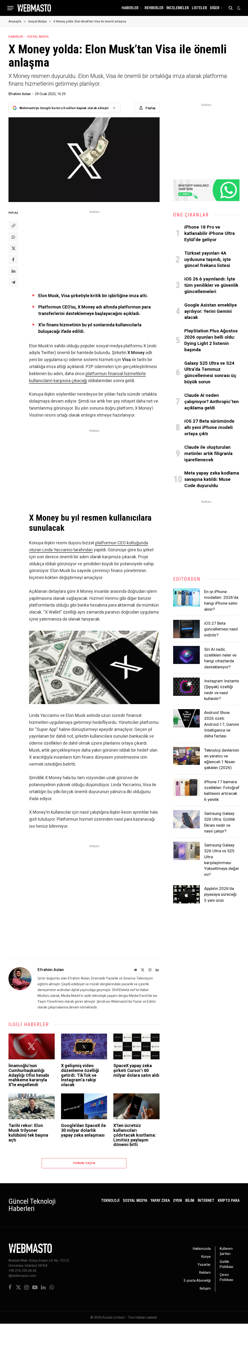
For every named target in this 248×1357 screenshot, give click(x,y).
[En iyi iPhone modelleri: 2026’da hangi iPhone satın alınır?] (186, 597)
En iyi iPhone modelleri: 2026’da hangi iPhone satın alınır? (221, 600)
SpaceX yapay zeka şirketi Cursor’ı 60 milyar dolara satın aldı (136, 1070)
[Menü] (10, 8)
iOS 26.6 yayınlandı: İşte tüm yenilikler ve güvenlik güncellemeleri (211, 285)
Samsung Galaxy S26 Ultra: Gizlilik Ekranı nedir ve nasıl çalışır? (219, 822)
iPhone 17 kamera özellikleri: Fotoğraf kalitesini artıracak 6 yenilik (222, 790)
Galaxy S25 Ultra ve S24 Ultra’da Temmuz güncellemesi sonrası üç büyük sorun (210, 372)
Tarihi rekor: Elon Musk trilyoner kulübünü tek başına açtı (28, 1132)
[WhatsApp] (13, 237)
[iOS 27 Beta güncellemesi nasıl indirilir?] (186, 629)
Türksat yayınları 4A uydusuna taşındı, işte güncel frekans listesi (207, 259)
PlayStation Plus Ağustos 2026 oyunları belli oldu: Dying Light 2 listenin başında (211, 340)
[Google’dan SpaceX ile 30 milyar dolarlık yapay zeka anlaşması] (84, 1106)
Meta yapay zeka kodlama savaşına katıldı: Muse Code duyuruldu (211, 479)
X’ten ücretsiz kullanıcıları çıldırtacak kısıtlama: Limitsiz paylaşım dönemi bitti (134, 1135)
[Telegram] (13, 282)
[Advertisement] (94, 249)
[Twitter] (13, 248)
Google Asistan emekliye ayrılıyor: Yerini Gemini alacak (210, 311)
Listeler (199, 8)
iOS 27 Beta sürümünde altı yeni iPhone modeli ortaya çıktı (209, 427)
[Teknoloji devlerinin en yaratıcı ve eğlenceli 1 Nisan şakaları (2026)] (186, 756)
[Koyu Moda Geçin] (238, 8)
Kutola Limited (113, 1317)
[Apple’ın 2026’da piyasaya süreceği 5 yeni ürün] (186, 894)
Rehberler (154, 8)
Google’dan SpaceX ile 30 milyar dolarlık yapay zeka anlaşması (83, 1130)
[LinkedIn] (13, 271)
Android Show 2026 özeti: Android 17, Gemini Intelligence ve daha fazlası (221, 724)
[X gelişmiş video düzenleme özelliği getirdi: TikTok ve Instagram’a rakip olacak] (84, 1046)
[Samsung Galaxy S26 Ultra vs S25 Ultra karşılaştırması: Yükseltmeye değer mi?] (186, 851)
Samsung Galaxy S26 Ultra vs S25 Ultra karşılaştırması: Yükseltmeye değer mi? (221, 860)
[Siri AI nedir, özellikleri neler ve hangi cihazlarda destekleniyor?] (186, 655)
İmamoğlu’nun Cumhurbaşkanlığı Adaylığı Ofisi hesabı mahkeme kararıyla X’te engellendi (28, 1075)
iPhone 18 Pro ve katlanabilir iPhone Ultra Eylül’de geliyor (209, 233)
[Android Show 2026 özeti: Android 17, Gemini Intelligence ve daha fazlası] (186, 718)
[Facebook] (13, 259)
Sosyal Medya (38, 36)
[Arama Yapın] (231, 8)
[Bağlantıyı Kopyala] (13, 225)
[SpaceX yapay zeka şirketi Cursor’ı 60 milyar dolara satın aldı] (136, 1046)
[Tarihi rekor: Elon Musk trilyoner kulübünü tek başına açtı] (31, 1106)
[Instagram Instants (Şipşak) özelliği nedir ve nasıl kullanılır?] (186, 687)
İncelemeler (177, 8)
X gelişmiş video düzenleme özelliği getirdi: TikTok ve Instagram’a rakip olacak (80, 1075)
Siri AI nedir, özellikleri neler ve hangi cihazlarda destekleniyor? (220, 658)
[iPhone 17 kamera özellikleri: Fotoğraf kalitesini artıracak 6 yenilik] (186, 787)
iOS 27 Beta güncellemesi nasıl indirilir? (221, 629)
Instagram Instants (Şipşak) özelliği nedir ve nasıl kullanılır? (221, 689)
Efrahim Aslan (19, 94)
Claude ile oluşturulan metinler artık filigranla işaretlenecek (208, 453)
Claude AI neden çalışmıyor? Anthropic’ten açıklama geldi (211, 401)
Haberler (130, 8)
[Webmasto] (34, 8)
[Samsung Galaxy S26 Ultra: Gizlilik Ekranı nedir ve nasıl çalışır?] (186, 819)
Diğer (214, 8)
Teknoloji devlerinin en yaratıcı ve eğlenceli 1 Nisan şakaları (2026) (221, 759)
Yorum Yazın (84, 1163)
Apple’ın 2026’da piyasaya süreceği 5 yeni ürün (220, 894)
